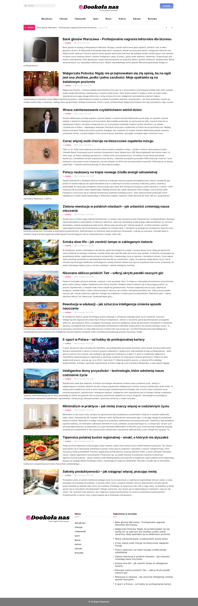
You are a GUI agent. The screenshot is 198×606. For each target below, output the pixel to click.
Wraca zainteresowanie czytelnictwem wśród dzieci (102, 110)
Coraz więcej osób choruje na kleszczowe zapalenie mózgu (108, 141)
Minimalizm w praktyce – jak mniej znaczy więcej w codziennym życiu (116, 406)
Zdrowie (137, 19)
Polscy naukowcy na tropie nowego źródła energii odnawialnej (110, 172)
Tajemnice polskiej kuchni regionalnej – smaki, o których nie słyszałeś (115, 437)
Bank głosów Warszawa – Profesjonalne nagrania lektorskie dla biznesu (67, 27)
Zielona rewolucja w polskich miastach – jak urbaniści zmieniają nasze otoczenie (142, 557)
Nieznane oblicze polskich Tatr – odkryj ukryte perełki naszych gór (113, 273)
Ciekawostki (80, 19)
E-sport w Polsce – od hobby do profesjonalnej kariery (104, 339)
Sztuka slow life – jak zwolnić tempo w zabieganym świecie (108, 242)
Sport (95, 19)
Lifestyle (63, 19)
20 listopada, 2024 (83, 176)
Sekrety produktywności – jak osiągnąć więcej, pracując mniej (110, 471)
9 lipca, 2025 (81, 43)
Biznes (109, 19)
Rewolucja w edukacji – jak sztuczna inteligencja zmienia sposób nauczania (144, 578)
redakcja (68, 43)
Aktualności (46, 19)
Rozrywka (152, 19)
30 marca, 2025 (81, 86)
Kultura (122, 19)
